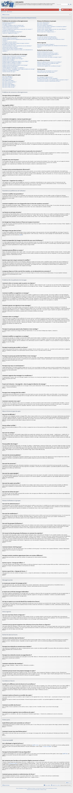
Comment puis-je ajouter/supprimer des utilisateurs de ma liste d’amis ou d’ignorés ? (52, 46)
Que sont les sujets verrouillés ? (9, 85)
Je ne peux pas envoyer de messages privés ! (46, 36)
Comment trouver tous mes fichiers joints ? (46, 72)
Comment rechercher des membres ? (45, 55)
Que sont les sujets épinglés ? (8, 84)
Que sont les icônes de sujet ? (8, 87)
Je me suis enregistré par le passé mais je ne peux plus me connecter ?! (17, 29)
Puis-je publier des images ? (8, 80)
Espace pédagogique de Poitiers (21, 788)
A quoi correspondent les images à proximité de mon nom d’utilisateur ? (17, 45)
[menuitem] (60, 10)
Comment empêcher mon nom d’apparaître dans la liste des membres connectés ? (16, 40)
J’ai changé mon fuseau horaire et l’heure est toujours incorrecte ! (15, 43)
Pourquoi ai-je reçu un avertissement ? (10, 66)
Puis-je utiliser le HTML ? (7, 77)
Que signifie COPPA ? (7, 24)
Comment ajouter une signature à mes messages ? (12, 58)
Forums (6, 9)
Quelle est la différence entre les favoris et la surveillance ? (49, 62)
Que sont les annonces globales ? (9, 81)
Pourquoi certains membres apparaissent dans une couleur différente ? (51, 29)
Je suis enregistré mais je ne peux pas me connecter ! (13, 26)
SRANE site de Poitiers (31, 788)
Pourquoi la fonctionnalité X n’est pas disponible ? (47, 78)
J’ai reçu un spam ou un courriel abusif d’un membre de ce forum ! (51, 39)
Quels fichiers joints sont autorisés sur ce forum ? (47, 70)
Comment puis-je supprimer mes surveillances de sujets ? (49, 66)
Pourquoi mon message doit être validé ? (10, 70)
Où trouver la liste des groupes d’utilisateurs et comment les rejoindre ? (52, 26)
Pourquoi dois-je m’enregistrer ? (8, 22)
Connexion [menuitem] (71, 10)
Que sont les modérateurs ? (43, 24)
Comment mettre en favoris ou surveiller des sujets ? (48, 63)
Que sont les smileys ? (7, 79)
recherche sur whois (13, 763)
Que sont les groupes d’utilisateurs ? (44, 25)
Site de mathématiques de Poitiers (51, 788)
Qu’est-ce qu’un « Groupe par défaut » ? (45, 30)
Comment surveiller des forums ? (44, 64)
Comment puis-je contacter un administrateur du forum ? (48, 81)
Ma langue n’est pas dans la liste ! (9, 44)
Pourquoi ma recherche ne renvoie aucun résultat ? (47, 53)
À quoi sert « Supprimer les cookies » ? (10, 33)
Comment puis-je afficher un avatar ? (10, 47)
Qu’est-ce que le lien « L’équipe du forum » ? (46, 31)
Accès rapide (2, 10)
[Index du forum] (8, 4)
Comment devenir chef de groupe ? (44, 27)
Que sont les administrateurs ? (43, 22)
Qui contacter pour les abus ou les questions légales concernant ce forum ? (52, 79)
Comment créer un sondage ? (8, 60)
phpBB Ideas (65, 753)
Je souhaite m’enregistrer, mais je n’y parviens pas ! (13, 25)
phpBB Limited (35, 745)
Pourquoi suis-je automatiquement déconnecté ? (12, 31)
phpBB (20, 234)
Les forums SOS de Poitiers (40, 788)
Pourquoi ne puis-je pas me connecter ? (10, 27)
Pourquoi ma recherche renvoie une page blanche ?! (48, 54)
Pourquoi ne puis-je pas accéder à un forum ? (11, 63)
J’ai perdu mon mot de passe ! (8, 30)
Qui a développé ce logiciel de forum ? (45, 77)
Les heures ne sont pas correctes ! (9, 42)
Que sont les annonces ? (7, 83)
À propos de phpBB (47, 746)
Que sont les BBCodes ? (7, 76)
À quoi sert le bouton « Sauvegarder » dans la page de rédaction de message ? (18, 69)
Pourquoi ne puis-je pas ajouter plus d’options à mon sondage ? (15, 61)
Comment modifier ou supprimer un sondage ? (11, 62)
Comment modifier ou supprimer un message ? (12, 57)
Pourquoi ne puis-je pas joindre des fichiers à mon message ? (15, 65)
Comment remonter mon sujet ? (8, 71)
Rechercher (4, 11)
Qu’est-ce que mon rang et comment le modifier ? (12, 48)
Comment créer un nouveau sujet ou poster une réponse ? (14, 56)
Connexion (10, 11)
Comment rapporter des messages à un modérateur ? (13, 67)
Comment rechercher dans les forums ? (45, 51)
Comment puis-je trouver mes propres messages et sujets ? (49, 57)
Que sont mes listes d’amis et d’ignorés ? (45, 44)
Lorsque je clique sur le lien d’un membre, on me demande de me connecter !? (17, 50)
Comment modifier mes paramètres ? (10, 38)
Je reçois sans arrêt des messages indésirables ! (47, 38)
